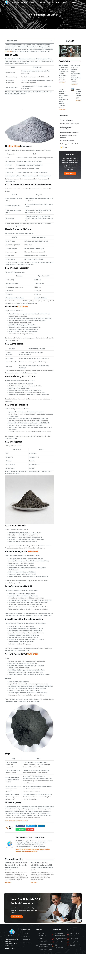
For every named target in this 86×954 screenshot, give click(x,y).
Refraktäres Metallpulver (67, 140)
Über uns (42, 3)
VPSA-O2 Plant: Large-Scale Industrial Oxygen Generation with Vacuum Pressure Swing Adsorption (42, 865)
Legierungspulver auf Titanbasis (69, 132)
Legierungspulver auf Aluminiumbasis (66, 128)
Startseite (15, 3)
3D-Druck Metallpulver (66, 120)
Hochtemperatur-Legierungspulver (69, 124)
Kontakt (64, 3)
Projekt (51, 3)
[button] (51, 40)
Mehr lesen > (8, 882)
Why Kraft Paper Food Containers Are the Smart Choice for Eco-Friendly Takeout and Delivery (16, 865)
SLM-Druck (8, 51)
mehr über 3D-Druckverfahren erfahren (16, 821)
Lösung (32, 3)
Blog (58, 3)
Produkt (24, 3)
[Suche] (81, 3)
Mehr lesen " (62, 82)
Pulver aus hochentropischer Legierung (68, 136)
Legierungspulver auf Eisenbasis (69, 144)
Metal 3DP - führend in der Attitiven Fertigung (30, 837)
